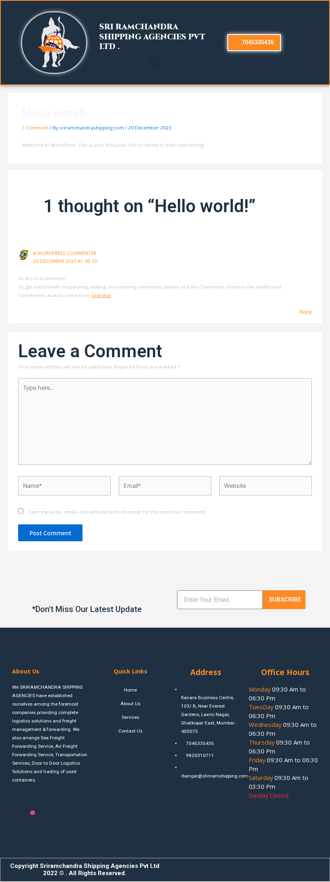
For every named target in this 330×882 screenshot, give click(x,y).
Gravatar (101, 295)
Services (130, 717)
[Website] (265, 487)
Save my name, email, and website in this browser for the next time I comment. (118, 512)
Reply (305, 312)
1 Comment (35, 128)
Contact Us (130, 731)
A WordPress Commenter (64, 253)
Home (130, 690)
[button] (155, 62)
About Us (130, 703)
